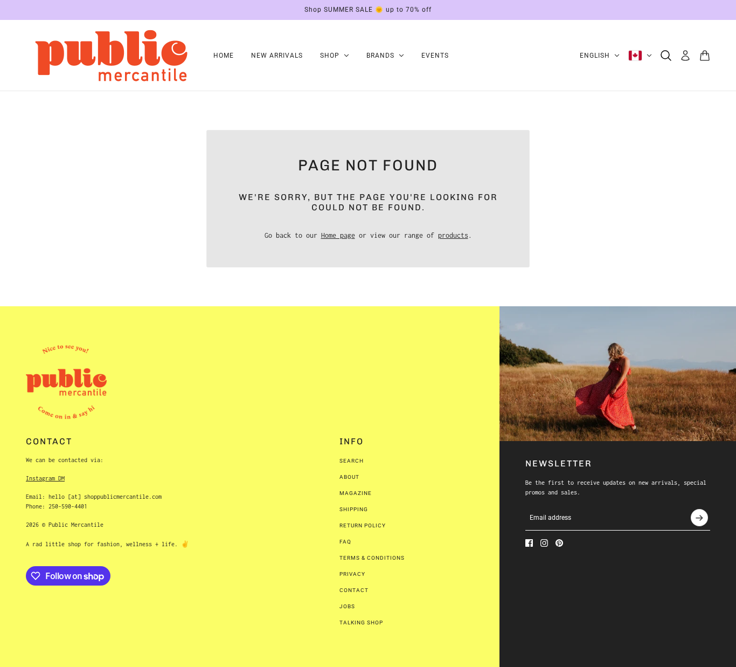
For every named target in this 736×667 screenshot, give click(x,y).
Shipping (353, 509)
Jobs (347, 606)
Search (351, 461)
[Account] (685, 55)
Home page (338, 235)
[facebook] (529, 543)
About (349, 477)
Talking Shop (361, 622)
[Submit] (699, 517)
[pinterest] (559, 543)
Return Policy (362, 525)
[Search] (666, 55)
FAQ (345, 542)
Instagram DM (45, 478)
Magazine (355, 493)
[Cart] (704, 55)
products (453, 235)
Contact (354, 590)
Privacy (352, 574)
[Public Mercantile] (111, 55)
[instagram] (544, 543)
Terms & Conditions (372, 558)
